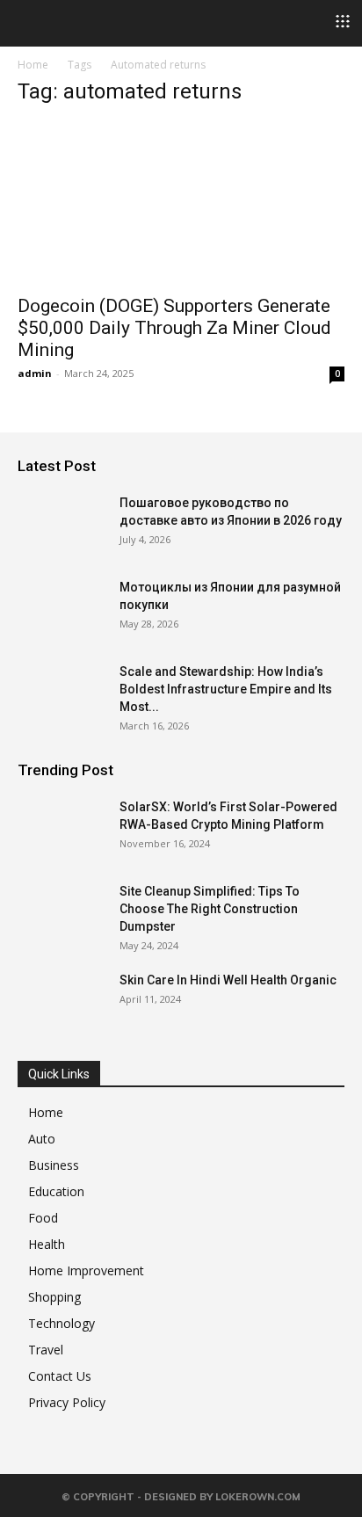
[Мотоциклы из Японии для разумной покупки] (61, 609)
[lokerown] (26, 22)
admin (35, 373)
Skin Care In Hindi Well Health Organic (228, 980)
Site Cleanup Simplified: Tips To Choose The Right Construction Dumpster (209, 908)
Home (33, 64)
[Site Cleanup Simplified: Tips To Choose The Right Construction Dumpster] (61, 913)
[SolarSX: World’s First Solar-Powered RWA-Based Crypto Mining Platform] (61, 829)
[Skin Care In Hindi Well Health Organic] (61, 1002)
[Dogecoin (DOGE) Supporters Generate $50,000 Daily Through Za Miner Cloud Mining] (181, 203)
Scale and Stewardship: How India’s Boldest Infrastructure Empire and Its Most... (225, 689)
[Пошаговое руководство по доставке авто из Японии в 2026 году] (61, 524)
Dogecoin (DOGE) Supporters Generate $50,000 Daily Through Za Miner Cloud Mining (174, 327)
